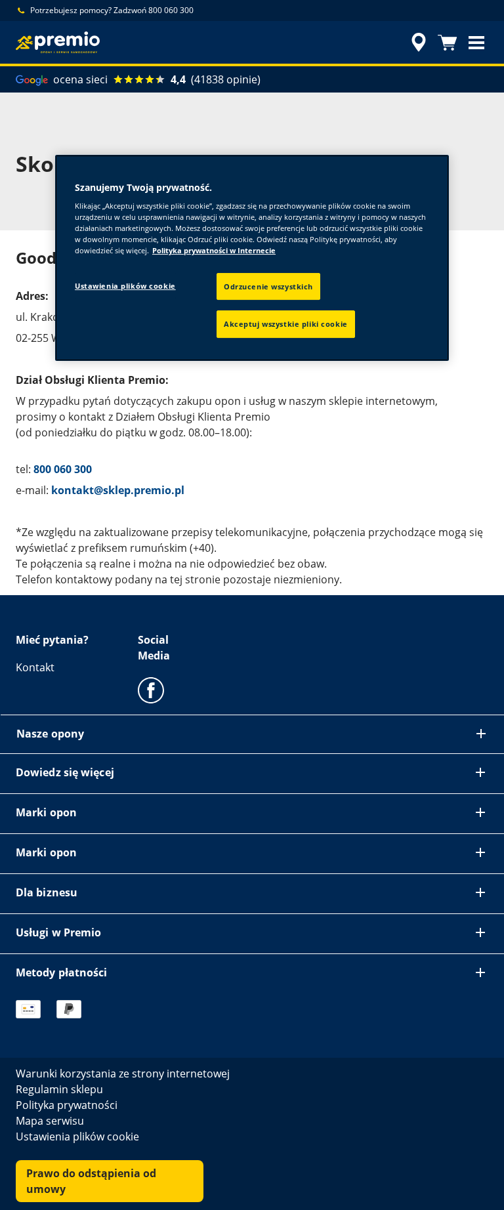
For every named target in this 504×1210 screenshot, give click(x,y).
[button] (476, 42)
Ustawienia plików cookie (125, 286)
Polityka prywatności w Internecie (214, 251)
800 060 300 (62, 469)
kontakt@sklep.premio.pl (117, 490)
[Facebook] (151, 690)
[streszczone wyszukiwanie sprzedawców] (416, 42)
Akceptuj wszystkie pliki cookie (286, 324)
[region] (252, 258)
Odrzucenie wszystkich (268, 286)
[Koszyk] (447, 42)
